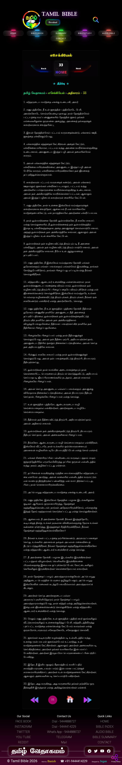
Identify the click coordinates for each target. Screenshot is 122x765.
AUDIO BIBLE (108, 33)
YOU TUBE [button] (23, 737)
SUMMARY (61, 33)
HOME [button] (104, 721)
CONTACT (61, 38)
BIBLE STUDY (85, 33)
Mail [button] (64, 742)
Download (53, 22)
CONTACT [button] (104, 742)
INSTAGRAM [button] (23, 726)
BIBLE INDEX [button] (104, 726)
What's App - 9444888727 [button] (64, 732)
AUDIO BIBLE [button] (105, 732)
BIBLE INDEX (37, 33)
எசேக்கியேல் (56, 93)
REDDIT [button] (23, 742)
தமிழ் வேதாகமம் (34, 93)
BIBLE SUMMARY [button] (105, 737)
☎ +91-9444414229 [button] (74, 761)
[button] (31, 20)
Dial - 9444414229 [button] (64, 726)
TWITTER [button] (23, 732)
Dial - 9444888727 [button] (64, 721)
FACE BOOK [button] (23, 721)
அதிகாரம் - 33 (76, 93)
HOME (13, 33)
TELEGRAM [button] (64, 737)
